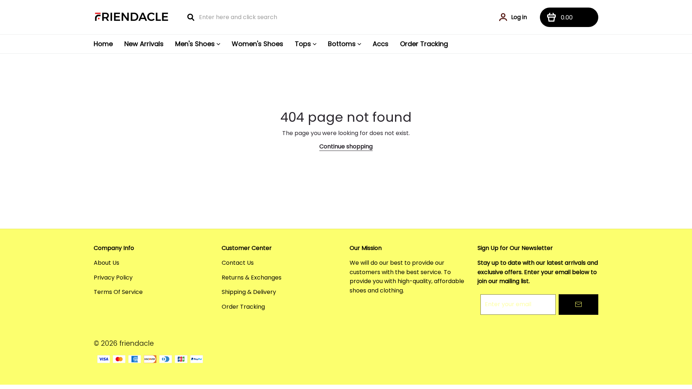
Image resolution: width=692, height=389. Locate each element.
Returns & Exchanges (251, 277)
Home (103, 43)
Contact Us (238, 263)
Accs (381, 43)
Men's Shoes (195, 43)
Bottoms (342, 43)
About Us (106, 263)
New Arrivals (144, 43)
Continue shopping (346, 146)
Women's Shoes (257, 43)
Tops (303, 43)
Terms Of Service (118, 292)
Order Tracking (424, 43)
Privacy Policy (113, 277)
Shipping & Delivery (249, 292)
